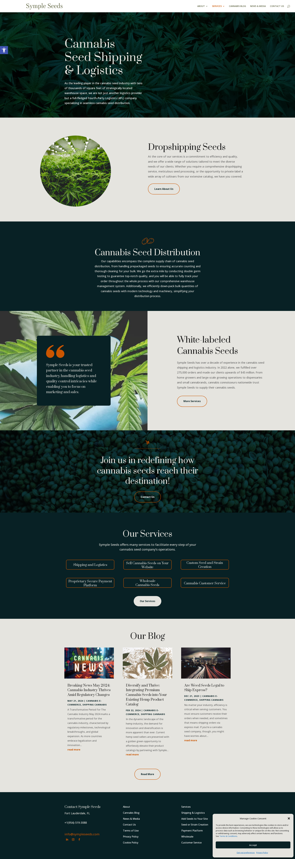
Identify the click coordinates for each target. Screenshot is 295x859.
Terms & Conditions (228, 836)
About (126, 806)
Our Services (147, 601)
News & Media (131, 818)
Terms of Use (131, 830)
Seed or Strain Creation (194, 824)
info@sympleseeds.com (82, 834)
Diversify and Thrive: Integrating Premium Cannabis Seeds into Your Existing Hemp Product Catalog (146, 695)
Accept (253, 845)
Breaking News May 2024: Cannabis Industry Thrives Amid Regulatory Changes (89, 690)
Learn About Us (163, 189)
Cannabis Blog (131, 812)
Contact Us (147, 497)
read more (73, 749)
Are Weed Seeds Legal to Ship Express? (204, 688)
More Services (192, 401)
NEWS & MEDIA (258, 6)
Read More (147, 774)
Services (186, 806)
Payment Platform (192, 830)
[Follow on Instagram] (73, 839)
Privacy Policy (262, 852)
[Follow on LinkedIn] (67, 839)
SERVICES (217, 6)
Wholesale (187, 836)
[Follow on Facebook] (79, 839)
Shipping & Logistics (193, 812)
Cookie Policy (130, 842)
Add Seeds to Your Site (194, 818)
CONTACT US (277, 6)
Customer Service (191, 842)
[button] (4, 50)
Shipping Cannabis (95, 704)
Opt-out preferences (246, 852)
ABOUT (201, 6)
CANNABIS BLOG (237, 6)
